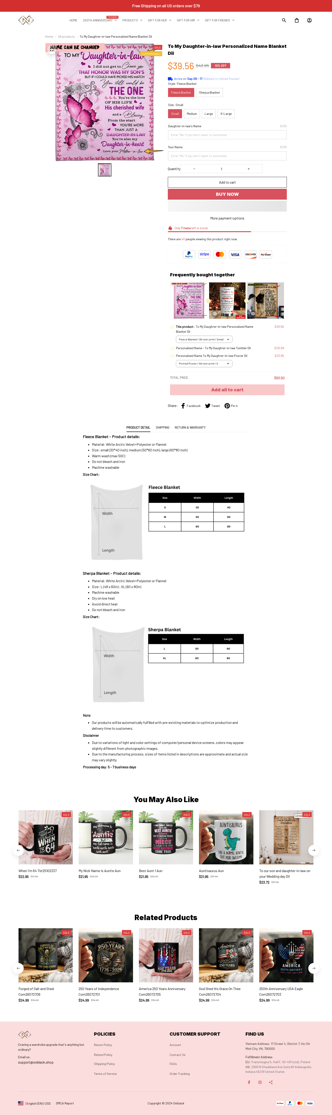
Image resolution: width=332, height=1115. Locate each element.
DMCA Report (65, 1103)
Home (49, 36)
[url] (24, 1057)
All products (66, 36)
